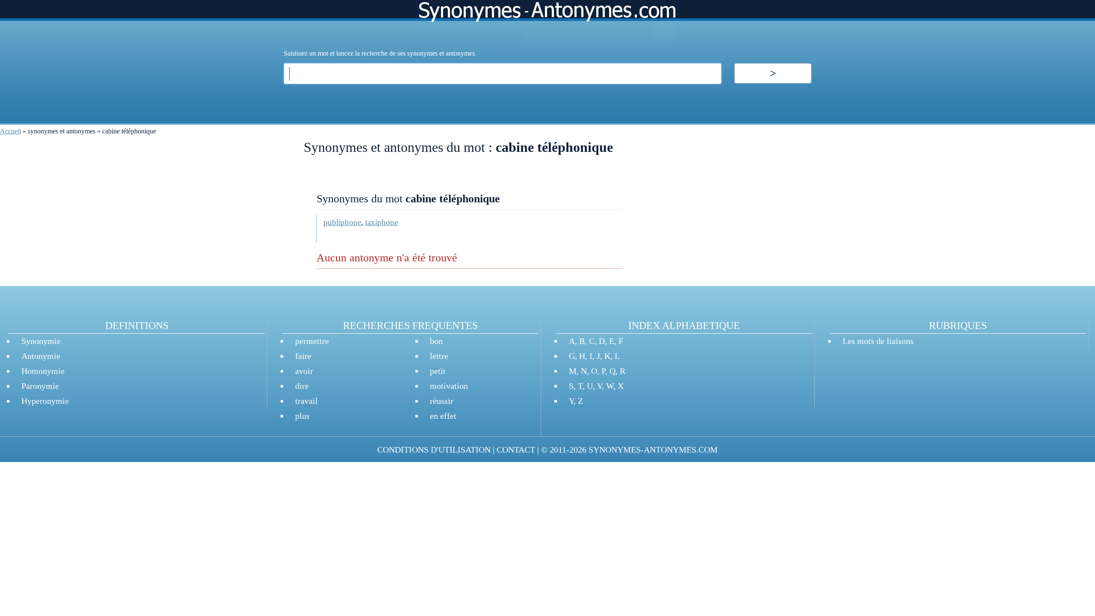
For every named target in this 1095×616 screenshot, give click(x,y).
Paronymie (40, 386)
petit (438, 371)
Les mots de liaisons (878, 341)
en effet (443, 416)
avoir (304, 371)
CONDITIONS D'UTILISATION (434, 449)
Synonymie (41, 341)
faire (303, 356)
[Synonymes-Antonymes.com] (547, 24)
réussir (441, 401)
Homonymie (43, 371)
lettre (439, 356)
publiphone (342, 222)
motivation (449, 386)
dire (302, 386)
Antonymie (40, 356)
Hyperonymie (45, 401)
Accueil (10, 131)
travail (306, 401)
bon (436, 341)
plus (302, 416)
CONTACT (516, 449)
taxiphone (381, 222)
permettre (312, 341)
